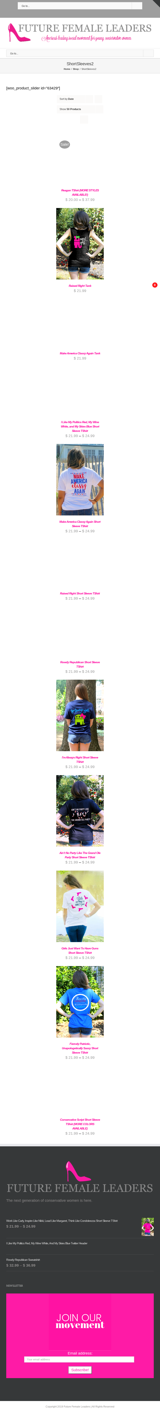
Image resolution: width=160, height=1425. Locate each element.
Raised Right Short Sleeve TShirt (80, 593)
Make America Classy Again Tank (80, 353)
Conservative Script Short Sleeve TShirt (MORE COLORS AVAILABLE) (80, 1124)
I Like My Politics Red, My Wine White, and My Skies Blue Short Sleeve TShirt (80, 426)
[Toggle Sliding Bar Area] (156, 4)
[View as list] (84, 119)
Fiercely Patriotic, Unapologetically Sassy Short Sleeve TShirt (80, 1048)
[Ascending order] (98, 99)
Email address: (80, 1353)
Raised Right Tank (80, 285)
